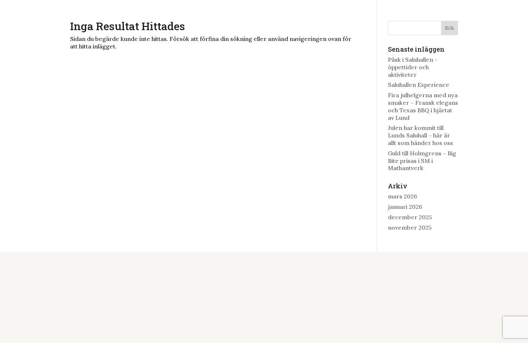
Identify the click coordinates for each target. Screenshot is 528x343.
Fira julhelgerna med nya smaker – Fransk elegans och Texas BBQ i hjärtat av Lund (423, 106)
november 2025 (410, 227)
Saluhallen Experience (418, 84)
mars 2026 (402, 196)
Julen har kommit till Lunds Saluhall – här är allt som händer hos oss (420, 135)
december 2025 (410, 217)
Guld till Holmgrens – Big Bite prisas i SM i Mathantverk (422, 161)
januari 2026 (405, 206)
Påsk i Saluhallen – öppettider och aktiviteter (413, 67)
